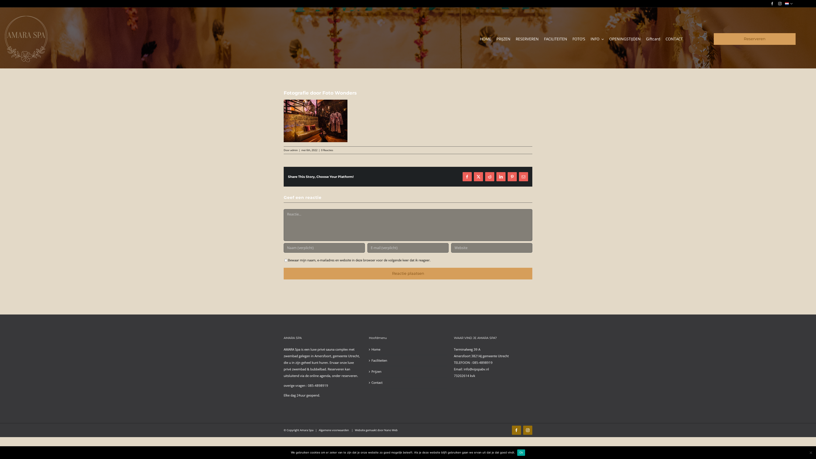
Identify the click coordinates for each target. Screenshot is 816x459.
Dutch (789, 3)
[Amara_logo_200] (26, 17)
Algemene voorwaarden (334, 430)
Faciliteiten (379, 360)
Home (375, 349)
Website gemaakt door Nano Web (376, 430)
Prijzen (376, 371)
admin (294, 150)
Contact (376, 382)
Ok (521, 452)
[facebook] (772, 3)
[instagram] (780, 3)
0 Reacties (327, 150)
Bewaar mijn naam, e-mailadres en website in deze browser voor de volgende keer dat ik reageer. (359, 260)
